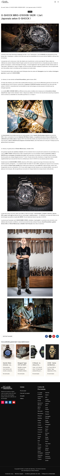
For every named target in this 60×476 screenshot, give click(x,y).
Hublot (47, 395)
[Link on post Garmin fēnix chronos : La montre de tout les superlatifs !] (7, 352)
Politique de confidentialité (48, 473)
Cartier (39, 422)
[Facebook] (6, 402)
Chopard (40, 429)
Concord (40, 432)
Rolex (46, 441)
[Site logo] (4, 1)
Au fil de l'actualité (7, 336)
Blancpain (40, 411)
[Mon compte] (55, 1)
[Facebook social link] (46, 336)
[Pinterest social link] (53, 336)
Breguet (40, 415)
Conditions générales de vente (32, 473)
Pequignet (47, 424)
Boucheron (40, 413)
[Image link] (6, 387)
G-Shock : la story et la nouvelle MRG (37, 364)
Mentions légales (19, 473)
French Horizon (35, 470)
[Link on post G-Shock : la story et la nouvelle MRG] (37, 352)
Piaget (46, 426)
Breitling (40, 418)
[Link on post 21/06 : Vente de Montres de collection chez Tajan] (52, 352)
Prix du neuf (23, 390)
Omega (47, 411)
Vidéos (22, 398)
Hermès (47, 392)
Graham (40, 459)
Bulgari (39, 420)
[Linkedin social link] (57, 336)
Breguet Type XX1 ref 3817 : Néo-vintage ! (22, 364)
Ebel (39, 440)
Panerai (47, 414)
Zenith (46, 460)
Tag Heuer (47, 443)
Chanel (39, 425)
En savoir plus (6, 373)
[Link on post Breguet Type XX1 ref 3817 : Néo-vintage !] (22, 352)
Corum (39, 434)
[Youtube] (13, 402)
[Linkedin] (10, 402)
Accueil (3, 7)
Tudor (46, 446)
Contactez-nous (9, 473)
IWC (46, 397)
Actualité (22, 396)
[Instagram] (2, 402)
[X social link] (50, 336)
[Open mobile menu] (58, 1)
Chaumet (40, 427)
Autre (7, 7)
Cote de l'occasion (25, 393)
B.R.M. (39, 400)
